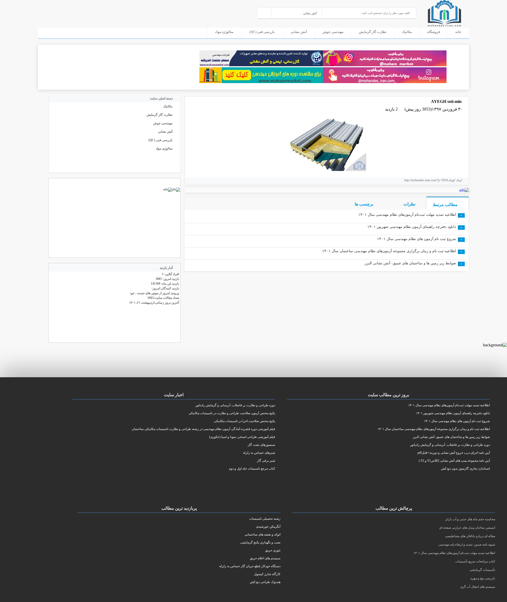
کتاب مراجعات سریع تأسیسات (475, 561)
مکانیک (407, 32)
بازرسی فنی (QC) (262, 32)
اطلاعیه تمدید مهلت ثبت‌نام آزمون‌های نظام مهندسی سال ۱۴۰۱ (407, 215)
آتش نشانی (298, 32)
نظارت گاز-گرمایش (373, 32)
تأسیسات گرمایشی (482, 570)
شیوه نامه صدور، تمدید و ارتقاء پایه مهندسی (466, 544)
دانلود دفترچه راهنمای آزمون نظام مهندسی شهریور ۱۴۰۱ (411, 227)
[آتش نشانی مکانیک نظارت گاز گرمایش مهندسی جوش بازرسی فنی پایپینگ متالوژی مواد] (296, 12)
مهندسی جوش (333, 32)
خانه (458, 32)
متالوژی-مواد (224, 32)
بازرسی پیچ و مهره (482, 578)
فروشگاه (433, 32)
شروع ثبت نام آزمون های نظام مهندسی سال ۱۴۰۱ (416, 239)
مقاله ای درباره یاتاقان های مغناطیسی (470, 536)
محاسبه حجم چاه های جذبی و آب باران (470, 519)
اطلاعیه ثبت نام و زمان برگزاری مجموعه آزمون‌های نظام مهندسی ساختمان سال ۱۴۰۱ (389, 251)
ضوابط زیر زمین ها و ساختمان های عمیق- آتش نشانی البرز (410, 263)
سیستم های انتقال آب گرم (478, 587)
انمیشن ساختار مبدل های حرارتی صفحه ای (467, 527)
